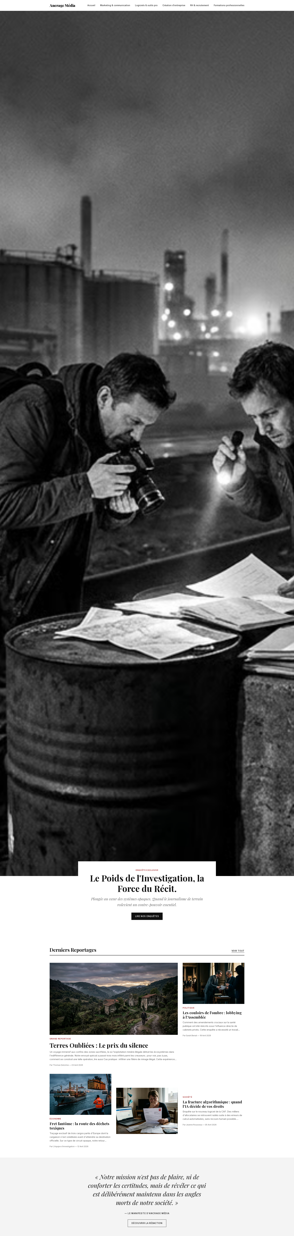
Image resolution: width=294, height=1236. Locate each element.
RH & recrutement (199, 5)
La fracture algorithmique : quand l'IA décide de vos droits (212, 1104)
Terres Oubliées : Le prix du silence (99, 1045)
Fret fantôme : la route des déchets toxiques (79, 1125)
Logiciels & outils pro (146, 5)
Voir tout (238, 950)
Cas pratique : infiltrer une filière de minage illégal (129, 1059)
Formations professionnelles (229, 5)
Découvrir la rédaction (147, 1223)
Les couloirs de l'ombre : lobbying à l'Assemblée (212, 1015)
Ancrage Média (62, 5)
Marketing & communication (115, 5)
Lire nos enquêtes (147, 916)
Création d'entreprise (173, 5)
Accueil (91, 5)
